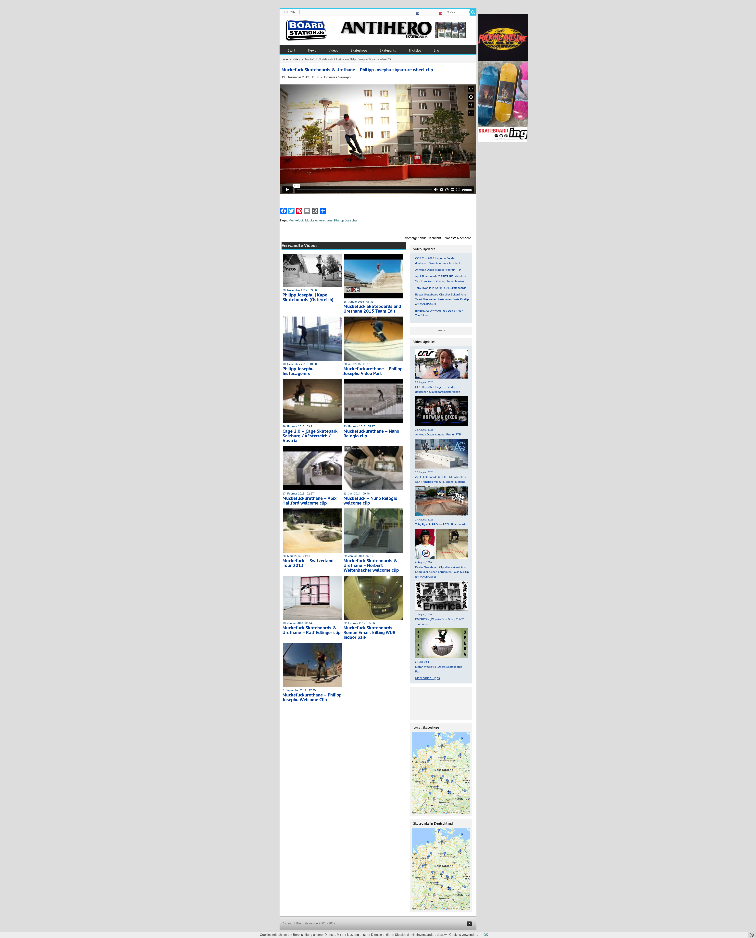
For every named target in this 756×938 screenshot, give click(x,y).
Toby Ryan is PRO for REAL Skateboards (440, 287)
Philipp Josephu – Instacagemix (300, 371)
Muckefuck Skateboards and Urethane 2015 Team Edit (372, 308)
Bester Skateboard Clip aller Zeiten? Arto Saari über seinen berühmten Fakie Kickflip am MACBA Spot (442, 299)
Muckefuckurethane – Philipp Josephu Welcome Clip (312, 697)
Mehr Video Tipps (427, 678)
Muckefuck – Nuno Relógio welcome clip (370, 500)
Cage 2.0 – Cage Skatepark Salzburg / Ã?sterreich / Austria (310, 436)
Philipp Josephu (345, 220)
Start (291, 50)
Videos (333, 50)
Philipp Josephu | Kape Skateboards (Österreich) (308, 297)
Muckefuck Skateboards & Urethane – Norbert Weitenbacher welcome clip (371, 565)
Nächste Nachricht (458, 238)
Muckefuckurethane (319, 220)
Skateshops (359, 50)
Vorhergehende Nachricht (423, 238)
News (312, 50)
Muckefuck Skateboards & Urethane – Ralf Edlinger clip (312, 630)
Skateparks (388, 50)
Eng (436, 50)
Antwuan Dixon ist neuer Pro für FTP (438, 269)
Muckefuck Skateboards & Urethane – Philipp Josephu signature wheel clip (357, 70)
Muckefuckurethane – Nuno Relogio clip (371, 433)
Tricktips (415, 50)
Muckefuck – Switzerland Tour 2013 (308, 562)
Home (285, 59)
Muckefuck (296, 220)
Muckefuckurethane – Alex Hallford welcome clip (309, 500)
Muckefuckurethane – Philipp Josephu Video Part (373, 371)
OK (486, 934)
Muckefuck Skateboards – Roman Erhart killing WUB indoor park (370, 632)
